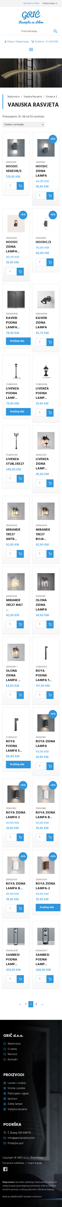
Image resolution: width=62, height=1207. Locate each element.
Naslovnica (14, 97)
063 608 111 (24, 1133)
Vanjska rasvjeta (17, 1109)
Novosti (12, 1054)
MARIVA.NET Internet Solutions (26, 1197)
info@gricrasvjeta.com (21, 1138)
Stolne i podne (16, 1088)
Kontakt (13, 1059)
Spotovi (12, 1099)
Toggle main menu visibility (31, 49)
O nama (12, 1049)
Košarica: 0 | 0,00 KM (46, 42)
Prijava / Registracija (18, 42)
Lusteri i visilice (17, 1083)
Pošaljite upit (15, 1143)
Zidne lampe (15, 1104)
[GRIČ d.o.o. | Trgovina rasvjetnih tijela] (31, 17)
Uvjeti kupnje (35, 1163)
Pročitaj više (17, 341)
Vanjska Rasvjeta (32, 97)
